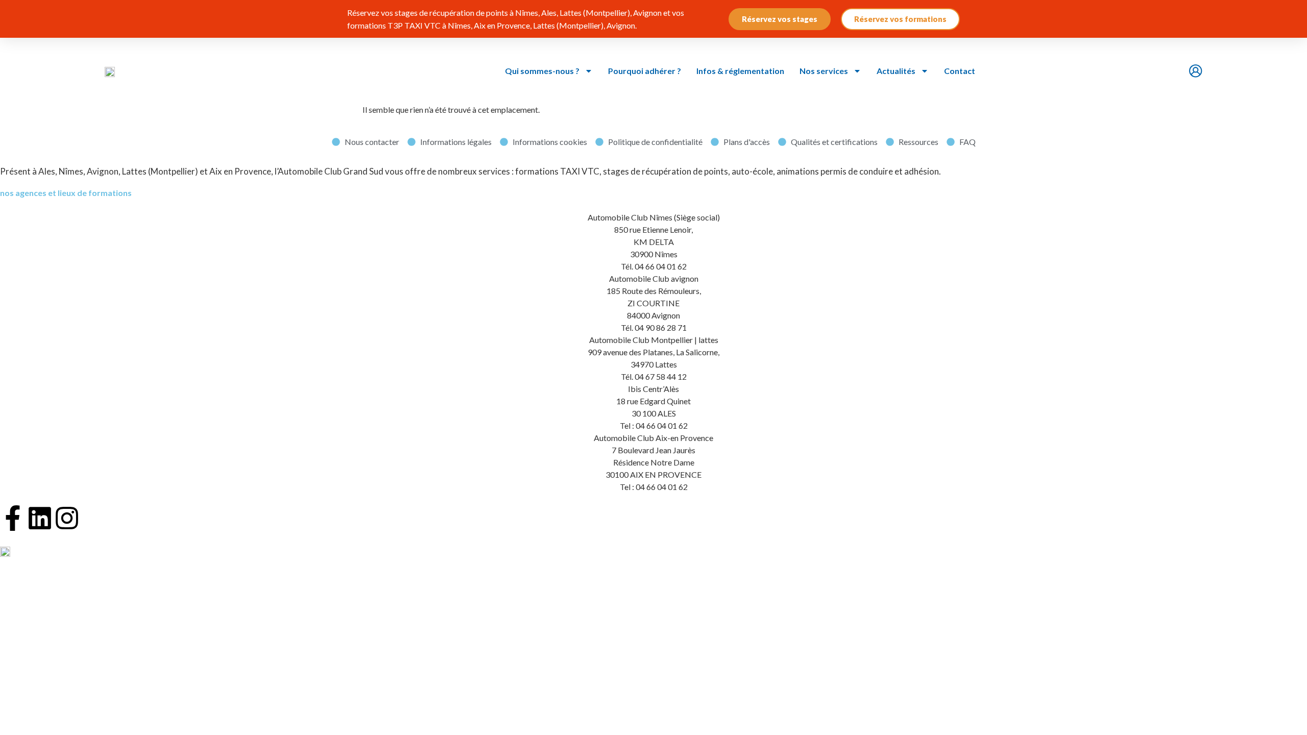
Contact (959, 71)
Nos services (824, 71)
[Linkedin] (40, 518)
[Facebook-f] (13, 518)
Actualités (896, 71)
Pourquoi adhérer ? (644, 71)
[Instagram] (67, 518)
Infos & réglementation (740, 71)
